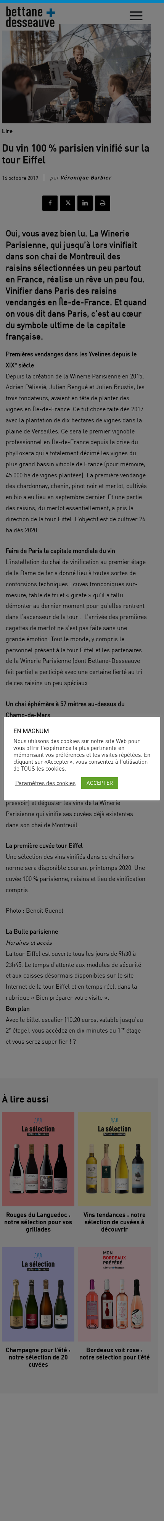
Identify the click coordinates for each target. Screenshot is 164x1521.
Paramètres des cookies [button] (45, 783)
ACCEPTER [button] (100, 782)
